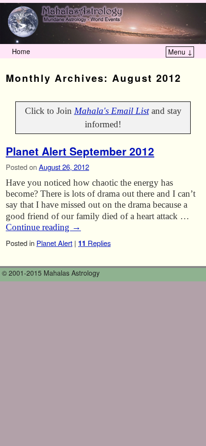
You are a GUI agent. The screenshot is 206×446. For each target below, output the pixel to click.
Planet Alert (54, 243)
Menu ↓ (180, 51)
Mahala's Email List (111, 111)
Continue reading (43, 227)
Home (21, 51)
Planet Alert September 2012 (80, 151)
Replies (94, 243)
